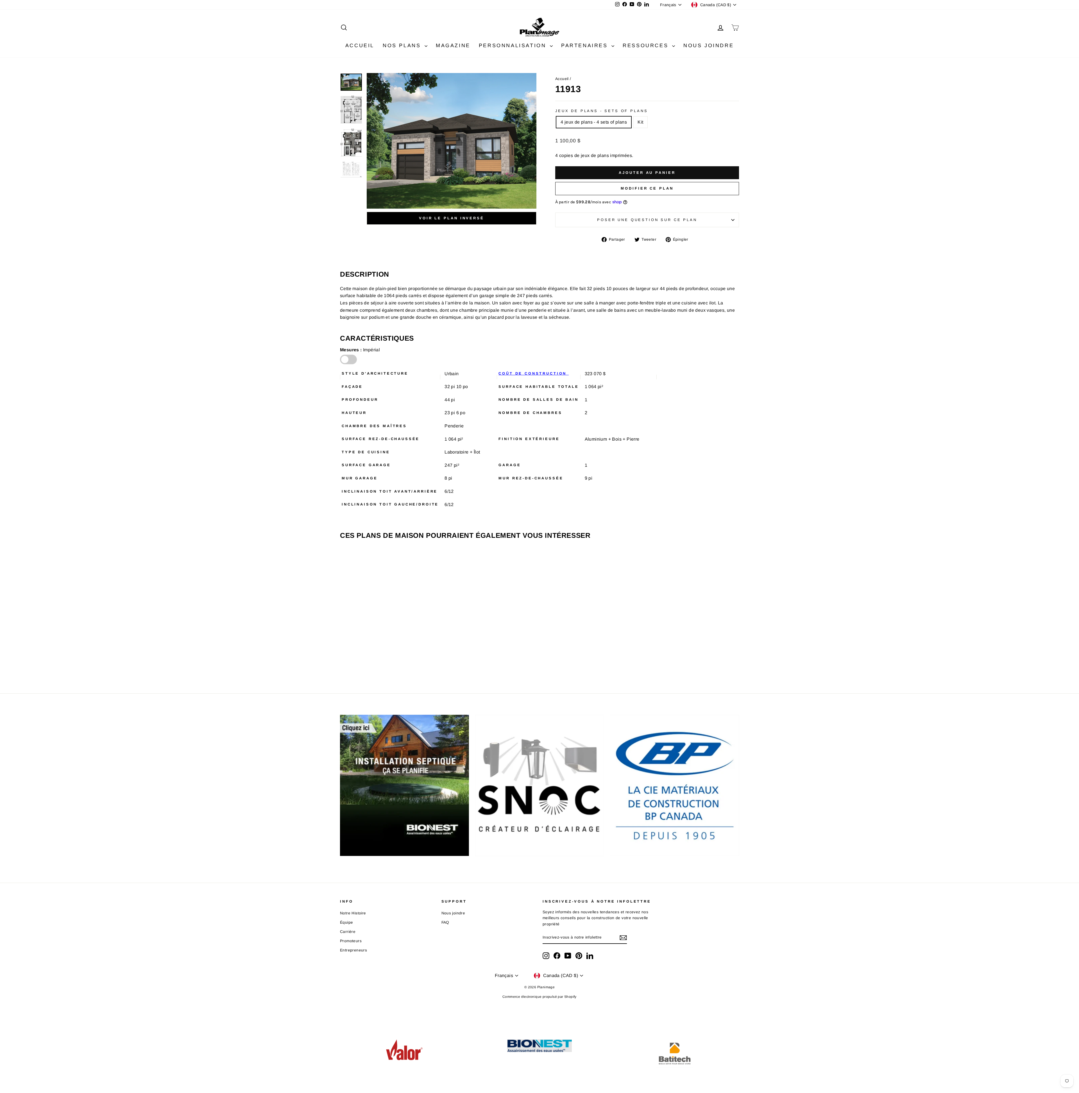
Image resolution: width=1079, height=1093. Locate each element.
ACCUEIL (359, 45)
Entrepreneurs (353, 950)
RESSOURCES (647, 45)
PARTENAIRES (585, 45)
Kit (640, 122)
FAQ (445, 922)
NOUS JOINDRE (708, 45)
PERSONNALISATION (513, 45)
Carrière (347, 932)
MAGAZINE (453, 45)
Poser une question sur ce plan (647, 220)
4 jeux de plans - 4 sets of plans (594, 122)
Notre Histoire (353, 913)
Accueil (562, 79)
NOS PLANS (403, 45)
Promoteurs (351, 941)
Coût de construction (533, 373)
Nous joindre (453, 913)
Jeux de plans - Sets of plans (601, 111)
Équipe (346, 922)
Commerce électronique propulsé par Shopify (539, 997)
